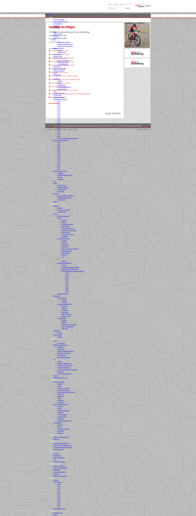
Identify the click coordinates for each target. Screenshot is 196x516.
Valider (127, 8)
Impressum (49, 129)
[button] (51, 17)
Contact (115, 4)
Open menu (48, 14)
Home (110, 4)
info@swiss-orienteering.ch (133, 126)
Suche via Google (72, 129)
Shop (121, 4)
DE (126, 4)
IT (129, 4)
